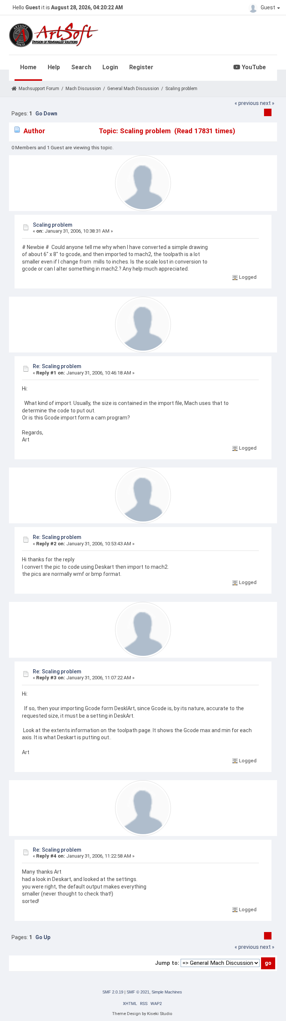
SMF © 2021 (138, 992)
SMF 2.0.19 (112, 992)
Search (81, 67)
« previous (247, 103)
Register (141, 67)
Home (28, 67)
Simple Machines (167, 992)
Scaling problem (52, 225)
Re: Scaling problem (57, 366)
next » (267, 103)
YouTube (253, 67)
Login (110, 67)
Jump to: (167, 963)
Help (54, 67)
